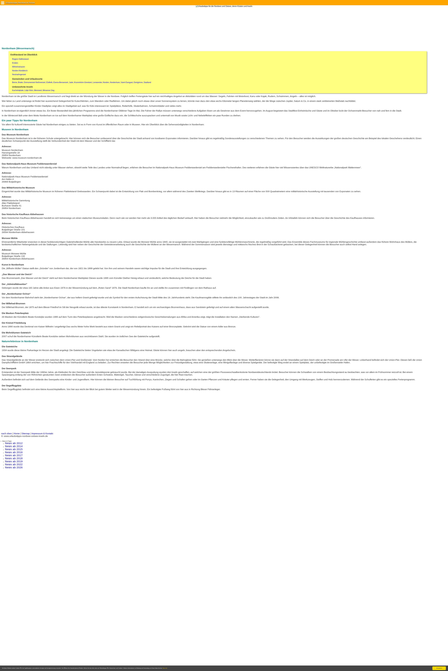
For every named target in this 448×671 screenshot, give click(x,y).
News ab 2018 (14, 458)
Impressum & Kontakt (42, 433)
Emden (15, 63)
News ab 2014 (14, 446)
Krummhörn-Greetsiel (83, 82)
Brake (20, 82)
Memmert (38, 90)
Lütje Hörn (28, 90)
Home (17, 433)
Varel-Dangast (127, 82)
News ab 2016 (14, 452)
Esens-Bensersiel (60, 82)
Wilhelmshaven (18, 67)
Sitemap (25, 433)
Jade (71, 82)
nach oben (6, 433)
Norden (106, 82)
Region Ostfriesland (20, 59)
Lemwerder (97, 82)
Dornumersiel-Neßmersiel (34, 82)
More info (165, 668)
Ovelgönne (138, 82)
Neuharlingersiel (19, 74)
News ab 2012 (14, 443)
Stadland (147, 82)
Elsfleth (49, 82)
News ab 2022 (14, 464)
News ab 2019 (14, 461)
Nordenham (115, 82)
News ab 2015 (14, 449)
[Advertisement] (43, 26)
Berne (14, 82)
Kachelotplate (18, 90)
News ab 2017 (14, 455)
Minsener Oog (48, 90)
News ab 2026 (14, 467)
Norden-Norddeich (20, 71)
